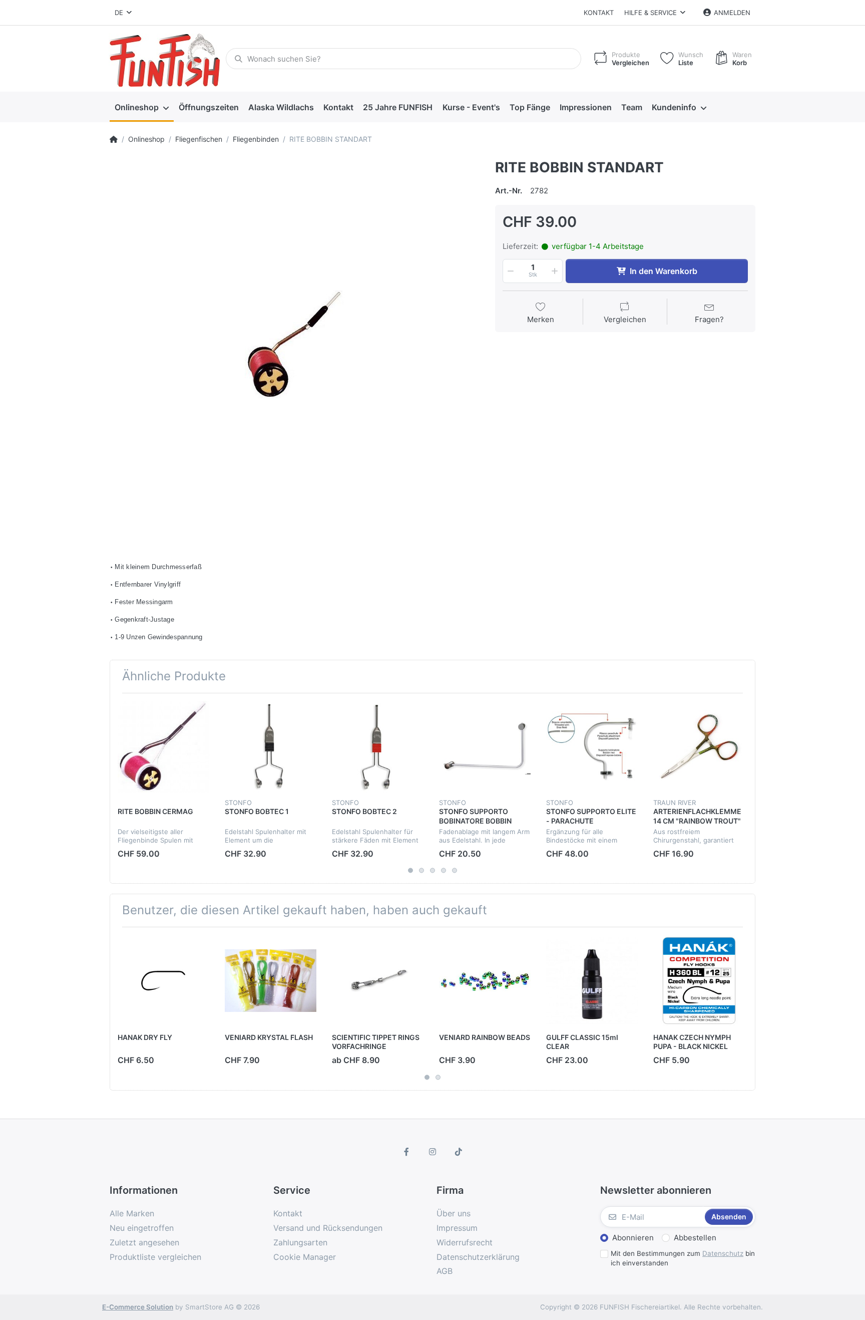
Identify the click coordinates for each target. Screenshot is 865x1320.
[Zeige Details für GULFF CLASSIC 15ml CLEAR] (592, 980)
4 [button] (443, 870)
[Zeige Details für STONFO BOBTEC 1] (270, 747)
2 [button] (421, 870)
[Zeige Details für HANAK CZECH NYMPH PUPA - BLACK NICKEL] (699, 980)
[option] (295, 344)
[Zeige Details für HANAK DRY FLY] (163, 980)
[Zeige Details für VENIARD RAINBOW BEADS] (485, 980)
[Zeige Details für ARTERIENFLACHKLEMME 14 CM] (699, 747)
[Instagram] (432, 1152)
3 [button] (432, 870)
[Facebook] (407, 1152)
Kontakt (599, 13)
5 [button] (454, 870)
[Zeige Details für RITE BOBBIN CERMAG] (163, 747)
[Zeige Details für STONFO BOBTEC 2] (377, 747)
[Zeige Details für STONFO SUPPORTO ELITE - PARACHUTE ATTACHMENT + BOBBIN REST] (592, 747)
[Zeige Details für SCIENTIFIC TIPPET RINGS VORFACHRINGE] (377, 980)
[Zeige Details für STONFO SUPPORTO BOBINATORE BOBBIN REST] (485, 747)
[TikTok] (459, 1152)
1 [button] (410, 870)
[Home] (114, 139)
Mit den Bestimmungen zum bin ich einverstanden (683, 1258)
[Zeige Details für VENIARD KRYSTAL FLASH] (270, 980)
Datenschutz (722, 1253)
